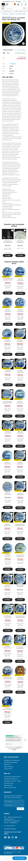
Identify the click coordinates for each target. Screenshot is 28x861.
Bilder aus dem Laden (10, 787)
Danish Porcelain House (7, 4)
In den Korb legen (20, 858)
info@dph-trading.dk (10, 828)
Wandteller (11, 13)
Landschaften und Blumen (21, 13)
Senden (20, 808)
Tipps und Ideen (8, 766)
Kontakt (6, 813)
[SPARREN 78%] (14, 45)
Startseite (5, 13)
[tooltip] (7, 242)
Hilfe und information (11, 757)
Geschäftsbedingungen (10, 762)
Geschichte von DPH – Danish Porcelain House (12, 782)
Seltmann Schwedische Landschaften (2, 13)
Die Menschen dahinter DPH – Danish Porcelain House (12, 778)
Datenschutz (7, 764)
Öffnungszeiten (8, 785)
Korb (25, 5)
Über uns (7, 773)
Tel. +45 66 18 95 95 (9, 825)
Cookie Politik (8, 768)
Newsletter (7, 792)
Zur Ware (7, 255)
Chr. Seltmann (12, 63)
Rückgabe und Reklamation (12, 760)
